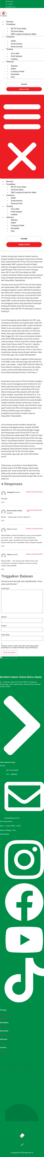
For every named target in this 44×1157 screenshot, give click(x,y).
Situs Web (5, 635)
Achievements (16, 44)
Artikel (13, 69)
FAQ (12, 77)
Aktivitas (14, 66)
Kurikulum (10, 37)
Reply (2, 502)
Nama (4, 617)
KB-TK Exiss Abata (18, 28)
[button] (22, 137)
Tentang (9, 49)
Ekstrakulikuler (5, 1035)
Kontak (24, 84)
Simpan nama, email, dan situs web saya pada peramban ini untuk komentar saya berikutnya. (19, 647)
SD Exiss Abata (17, 31)
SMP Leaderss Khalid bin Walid (23, 34)
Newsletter (15, 74)
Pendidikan (10, 24)
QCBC (13, 41)
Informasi (10, 62)
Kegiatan (3, 1043)
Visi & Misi (15, 53)
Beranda (9, 22)
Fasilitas (14, 59)
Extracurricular (16, 47)
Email (4, 626)
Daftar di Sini (24, 89)
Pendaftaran (4, 1052)
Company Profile (17, 71)
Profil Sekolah (16, 56)
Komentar (5, 588)
